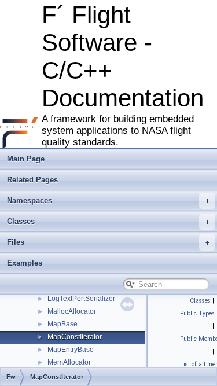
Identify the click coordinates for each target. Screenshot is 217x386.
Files (15, 242)
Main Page (26, 159)
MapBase (62, 324)
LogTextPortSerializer (81, 299)
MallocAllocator (71, 311)
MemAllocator (69, 362)
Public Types (197, 313)
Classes (21, 221)
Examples (24, 263)
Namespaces (29, 200)
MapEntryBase (70, 349)
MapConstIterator (74, 337)
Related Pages (32, 179)
